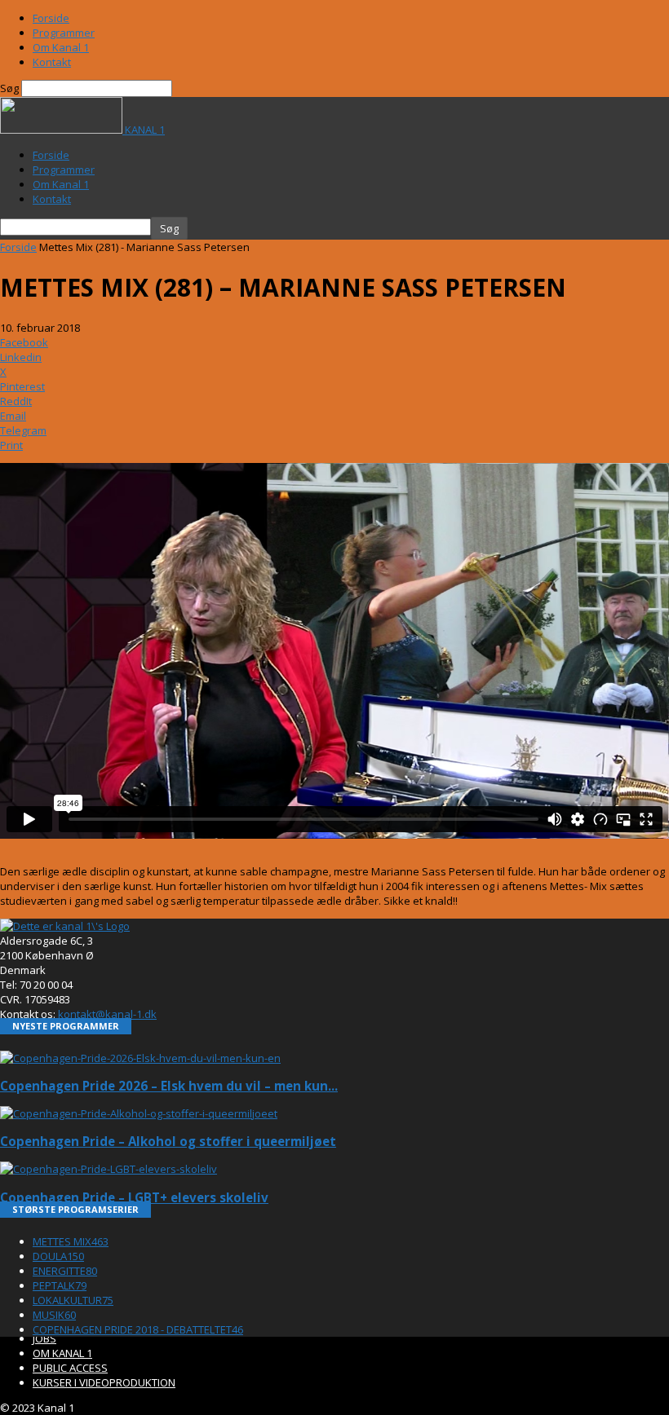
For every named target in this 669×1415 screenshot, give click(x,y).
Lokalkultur (73, 1300)
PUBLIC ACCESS (70, 1367)
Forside (51, 18)
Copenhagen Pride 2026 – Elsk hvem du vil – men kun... (169, 1086)
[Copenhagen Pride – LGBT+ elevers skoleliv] (108, 1169)
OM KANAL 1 (62, 1353)
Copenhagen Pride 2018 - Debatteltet (138, 1329)
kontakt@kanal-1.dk (107, 1014)
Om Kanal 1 (61, 47)
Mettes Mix (71, 1241)
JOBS (44, 1338)
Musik (54, 1314)
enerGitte (65, 1270)
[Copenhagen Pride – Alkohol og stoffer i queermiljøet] (138, 1113)
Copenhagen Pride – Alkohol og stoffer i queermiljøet (168, 1141)
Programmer (64, 32)
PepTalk (59, 1285)
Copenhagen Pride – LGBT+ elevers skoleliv (134, 1197)
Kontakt (52, 62)
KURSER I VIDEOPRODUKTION (104, 1382)
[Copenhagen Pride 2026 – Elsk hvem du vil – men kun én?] (140, 1058)
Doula (58, 1256)
